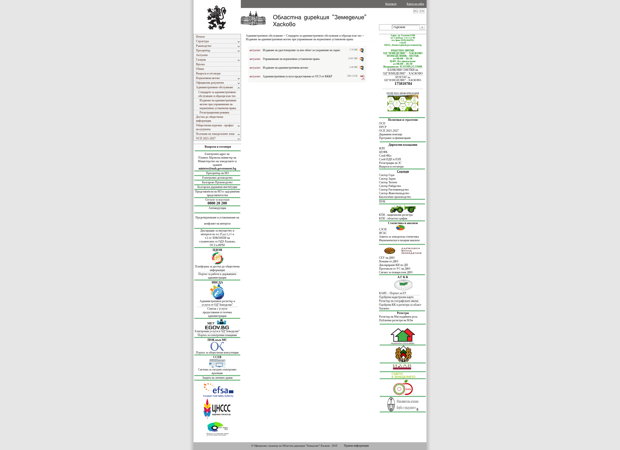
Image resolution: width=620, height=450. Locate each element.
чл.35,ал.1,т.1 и (225, 234)
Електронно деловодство (217, 177)
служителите (207, 241)
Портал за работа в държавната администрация (217, 275)
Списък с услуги (217, 308)
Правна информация (356, 445)
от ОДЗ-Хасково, (225, 241)
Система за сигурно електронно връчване (217, 371)
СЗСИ (387, 229)
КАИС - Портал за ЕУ (392, 293)
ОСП (382, 123)
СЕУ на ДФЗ (387, 257)
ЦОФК (383, 152)
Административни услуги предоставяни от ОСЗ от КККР (297, 76)
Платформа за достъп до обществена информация (217, 268)
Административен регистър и (217, 301)
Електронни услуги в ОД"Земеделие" (217, 331)
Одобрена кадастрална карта (396, 297)
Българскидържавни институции (217, 187)
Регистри (403, 313)
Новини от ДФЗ (388, 261)
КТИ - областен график (393, 218)
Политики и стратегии (403, 119)
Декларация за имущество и (217, 230)
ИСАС (383, 233)
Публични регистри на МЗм (396, 320)
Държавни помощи (390, 134)
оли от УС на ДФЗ (399, 268)
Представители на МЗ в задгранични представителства (217, 193)
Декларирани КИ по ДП (393, 265)
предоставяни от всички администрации (217, 314)
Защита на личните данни (217, 377)
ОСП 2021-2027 (389, 130)
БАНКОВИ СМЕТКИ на (403, 70)
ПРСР (383, 127)
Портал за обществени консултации (217, 352)
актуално (254, 50)
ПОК (382, 201)
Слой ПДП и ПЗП (390, 159)
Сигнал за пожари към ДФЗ (395, 272)
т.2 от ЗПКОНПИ (216, 238)
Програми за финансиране (395, 138)
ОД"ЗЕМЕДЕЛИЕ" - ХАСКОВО (403, 73)
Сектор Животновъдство (394, 193)
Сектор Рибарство (390, 186)
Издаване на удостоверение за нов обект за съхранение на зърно (301, 50)
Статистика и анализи (403, 223)
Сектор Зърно (387, 178)
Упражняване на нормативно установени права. (291, 59)
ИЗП (382, 148)
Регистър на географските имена (398, 301)
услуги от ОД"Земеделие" (217, 304)
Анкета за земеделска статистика (399, 236)
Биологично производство (395, 197)
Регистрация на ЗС (390, 163)
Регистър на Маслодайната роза (398, 316)
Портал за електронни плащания (217, 335)
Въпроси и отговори (218, 146)
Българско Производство (217, 182)
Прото (383, 268)
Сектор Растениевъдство (394, 189)
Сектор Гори (386, 175)
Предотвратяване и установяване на (217, 217)
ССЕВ (217, 357)
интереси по (208, 234)
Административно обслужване (264, 35)
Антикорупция (217, 208)
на (228, 238)
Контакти (390, 4)
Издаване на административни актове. (286, 67)
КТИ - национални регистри (396, 215)
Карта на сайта (415, 4)
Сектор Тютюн (388, 182)
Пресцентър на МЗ (217, 173)
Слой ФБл (385, 155)
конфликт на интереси (217, 223)
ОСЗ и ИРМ (217, 245)
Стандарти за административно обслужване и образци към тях (324, 35)
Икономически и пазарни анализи (399, 240)
